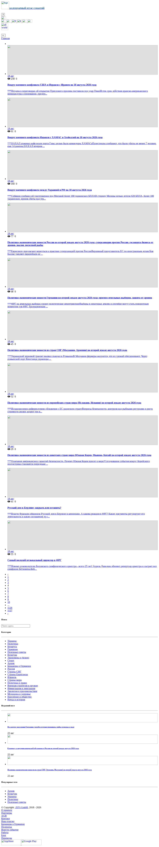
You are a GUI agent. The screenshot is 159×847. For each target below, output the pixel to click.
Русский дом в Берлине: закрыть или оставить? (34, 507)
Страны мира (14, 680)
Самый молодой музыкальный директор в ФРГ (34, 560)
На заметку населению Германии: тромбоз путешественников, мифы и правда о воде (40, 727)
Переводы (6, 838)
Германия (12, 649)
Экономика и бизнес (18, 657)
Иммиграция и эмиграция (21, 688)
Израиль (11, 677)
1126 (9, 607)
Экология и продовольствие (22, 691)
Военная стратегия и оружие (22, 685)
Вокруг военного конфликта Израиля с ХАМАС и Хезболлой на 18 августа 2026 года (54, 137)
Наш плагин (7, 821)
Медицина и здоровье (19, 694)
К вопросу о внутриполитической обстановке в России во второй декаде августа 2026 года (43, 748)
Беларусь (12, 646)
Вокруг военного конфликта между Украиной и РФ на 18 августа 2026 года (49, 190)
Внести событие (9, 829)
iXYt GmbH (21, 807)
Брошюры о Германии (19, 666)
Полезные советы (16, 652)
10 (8, 602)
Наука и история (16, 699)
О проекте (6, 810)
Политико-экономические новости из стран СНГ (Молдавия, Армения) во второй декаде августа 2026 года (67, 350)
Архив (10, 663)
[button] (3, 18)
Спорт (10, 660)
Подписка (6, 827)
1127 (9, 610)
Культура (12, 655)
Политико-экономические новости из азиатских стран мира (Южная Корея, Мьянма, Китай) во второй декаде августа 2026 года (79, 455)
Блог (3, 835)
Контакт (5, 818)
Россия (11, 669)
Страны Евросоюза (17, 674)
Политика (12, 643)
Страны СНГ (14, 671)
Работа (4, 832)
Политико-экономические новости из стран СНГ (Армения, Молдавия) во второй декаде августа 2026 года (49, 770)
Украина (11, 641)
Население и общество (19, 696)
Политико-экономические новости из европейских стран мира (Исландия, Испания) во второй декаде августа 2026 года (74, 402)
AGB (4, 815)
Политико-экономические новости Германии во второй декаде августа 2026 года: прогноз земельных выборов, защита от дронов (79, 297)
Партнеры (6, 813)
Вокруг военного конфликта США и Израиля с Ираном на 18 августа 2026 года (51, 84)
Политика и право (17, 683)
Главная (5, 38)
